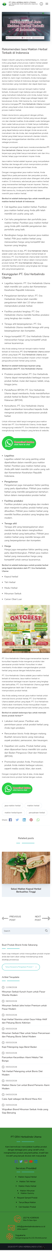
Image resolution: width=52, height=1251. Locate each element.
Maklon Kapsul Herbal (27, 1177)
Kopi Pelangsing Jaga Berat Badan (19, 1046)
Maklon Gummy (27, 1193)
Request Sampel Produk (27, 1198)
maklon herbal (33, 805)
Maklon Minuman (27, 1190)
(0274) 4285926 (31, 1217)
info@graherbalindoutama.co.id (31, 1226)
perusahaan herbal (37, 812)
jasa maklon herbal (12, 805)
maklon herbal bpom (13, 812)
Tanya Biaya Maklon (27, 1202)
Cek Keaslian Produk (27, 1207)
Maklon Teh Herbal (27, 1181)
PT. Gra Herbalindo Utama (30, 104)
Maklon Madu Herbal (27, 1186)
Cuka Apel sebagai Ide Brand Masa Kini (22, 1098)
